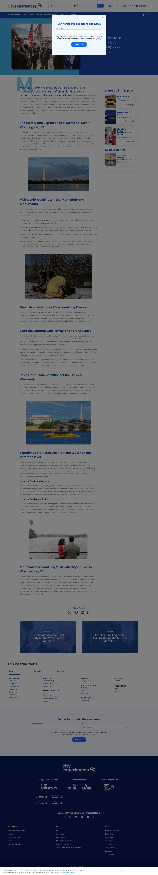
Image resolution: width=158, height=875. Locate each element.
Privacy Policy (70, 873)
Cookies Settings (121, 871)
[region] (79, 871)
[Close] (154, 871)
